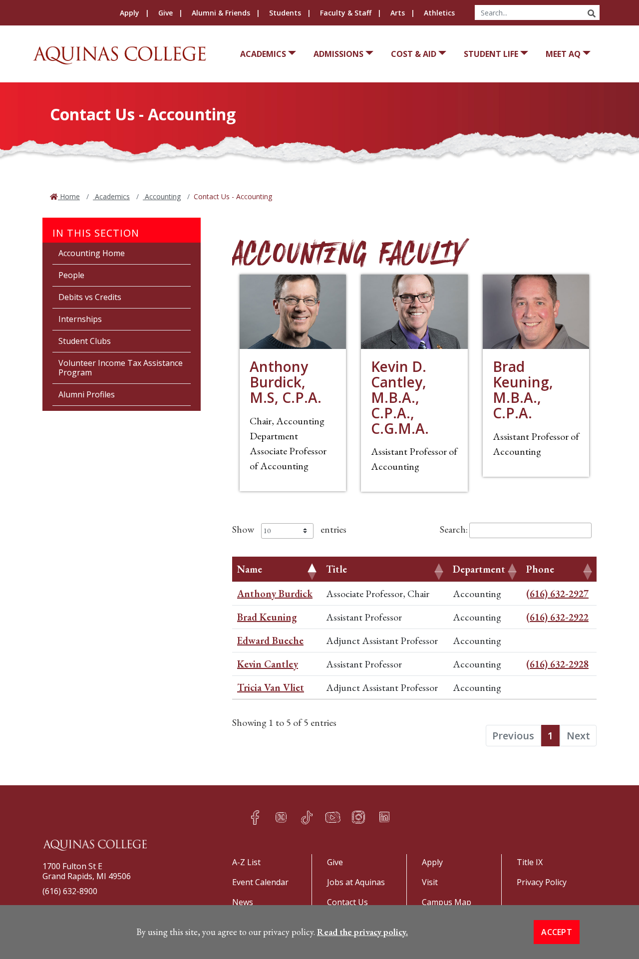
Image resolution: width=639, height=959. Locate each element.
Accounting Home (91, 253)
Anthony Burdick (275, 593)
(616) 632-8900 (69, 891)
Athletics (439, 12)
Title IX (530, 862)
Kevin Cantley (267, 663)
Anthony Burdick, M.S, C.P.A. (285, 382)
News (242, 902)
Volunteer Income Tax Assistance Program (120, 367)
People (71, 275)
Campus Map (446, 902)
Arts (397, 12)
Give (165, 12)
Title (336, 569)
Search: (454, 529)
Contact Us (347, 902)
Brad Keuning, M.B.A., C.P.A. (523, 389)
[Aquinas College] (119, 55)
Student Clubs (84, 340)
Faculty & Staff (345, 12)
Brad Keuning (267, 617)
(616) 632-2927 (557, 593)
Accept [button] (556, 932)
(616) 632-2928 (557, 663)
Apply (129, 12)
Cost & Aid (413, 53)
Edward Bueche (270, 640)
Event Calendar (260, 882)
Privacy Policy (542, 882)
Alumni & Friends (221, 12)
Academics (263, 53)
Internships (80, 319)
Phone (540, 569)
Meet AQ (563, 53)
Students (285, 12)
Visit (430, 882)
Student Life (491, 53)
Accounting (162, 196)
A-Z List (246, 862)
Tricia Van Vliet (270, 687)
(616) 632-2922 (557, 617)
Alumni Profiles (86, 394)
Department (479, 569)
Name (249, 569)
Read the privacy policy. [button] (362, 932)
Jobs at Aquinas (356, 882)
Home (69, 196)
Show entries (289, 529)
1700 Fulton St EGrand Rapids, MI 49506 (86, 871)
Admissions (338, 53)
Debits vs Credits (89, 297)
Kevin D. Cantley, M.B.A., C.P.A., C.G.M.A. (400, 397)
